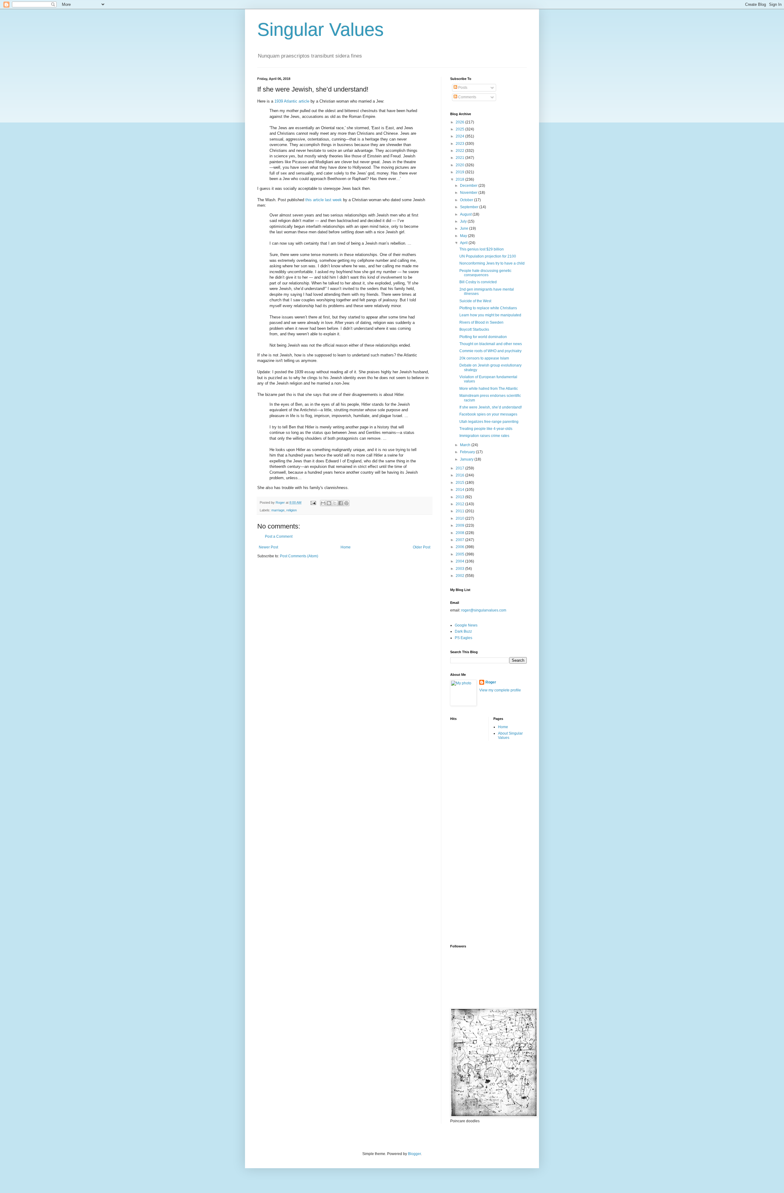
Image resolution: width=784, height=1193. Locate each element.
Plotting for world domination (483, 337)
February (468, 452)
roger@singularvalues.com (483, 610)
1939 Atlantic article (291, 101)
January (467, 459)
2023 (460, 143)
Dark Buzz (463, 631)
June (464, 228)
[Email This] (323, 503)
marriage (278, 510)
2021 (460, 158)
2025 (460, 129)
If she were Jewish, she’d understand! (490, 407)
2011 (460, 511)
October (467, 200)
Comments (466, 97)
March (465, 445)
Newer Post (268, 547)
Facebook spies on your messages (488, 414)
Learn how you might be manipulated (490, 315)
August (466, 214)
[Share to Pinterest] (346, 503)
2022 (460, 151)
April (464, 243)
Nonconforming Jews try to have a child (492, 263)
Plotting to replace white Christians (488, 308)
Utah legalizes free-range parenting (488, 422)
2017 (460, 468)
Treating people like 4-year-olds (485, 429)
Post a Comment (278, 536)
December (469, 185)
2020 (460, 165)
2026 (460, 122)
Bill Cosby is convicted (478, 282)
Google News (466, 625)
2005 (460, 554)
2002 (460, 576)
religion (291, 510)
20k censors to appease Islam (484, 358)
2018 (460, 179)
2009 (460, 525)
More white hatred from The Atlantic (488, 388)
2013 (460, 497)
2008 (460, 533)
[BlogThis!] (329, 503)
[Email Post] (313, 502)
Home (346, 547)
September (469, 207)
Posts (462, 87)
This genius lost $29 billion (481, 249)
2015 (460, 482)
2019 (460, 172)
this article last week (323, 200)
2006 (460, 547)
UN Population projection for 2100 (487, 256)
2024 (460, 136)
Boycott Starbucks (474, 329)
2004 (460, 561)
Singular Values (320, 29)
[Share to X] (335, 503)
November (469, 192)
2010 (460, 518)
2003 (460, 568)
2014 (460, 489)
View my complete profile (500, 690)
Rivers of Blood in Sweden (481, 322)
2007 (460, 540)
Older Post (421, 547)
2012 (460, 504)
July (464, 221)
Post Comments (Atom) (299, 556)
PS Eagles (463, 638)
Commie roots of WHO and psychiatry (490, 351)
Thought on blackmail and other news (490, 344)
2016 (460, 475)
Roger (490, 682)
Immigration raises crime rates (484, 436)
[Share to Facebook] (340, 503)
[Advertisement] (474, 842)
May (464, 236)
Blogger (414, 1154)
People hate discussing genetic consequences (485, 273)
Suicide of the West (475, 301)
